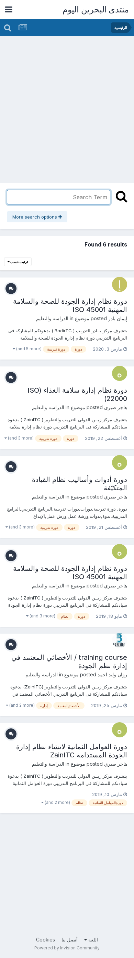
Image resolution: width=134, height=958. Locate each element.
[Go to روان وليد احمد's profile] (119, 640)
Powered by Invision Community (67, 947)
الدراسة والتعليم (52, 318)
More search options (35, 217)
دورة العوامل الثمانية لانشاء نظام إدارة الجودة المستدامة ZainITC (71, 751)
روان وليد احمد (112, 674)
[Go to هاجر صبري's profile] (119, 373)
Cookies (45, 939)
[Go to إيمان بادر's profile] (119, 284)
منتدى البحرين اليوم (96, 9)
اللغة (92, 939)
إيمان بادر (117, 318)
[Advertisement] (67, 107)
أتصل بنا (70, 939)
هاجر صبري (115, 407)
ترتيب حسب (19, 262)
